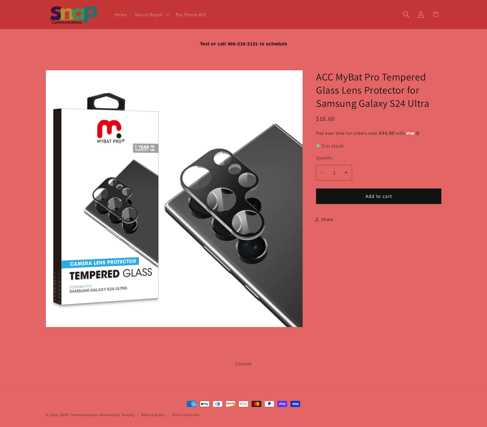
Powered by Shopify (117, 414)
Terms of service (185, 414)
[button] (151, 14)
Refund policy (153, 414)
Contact (243, 364)
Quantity (324, 158)
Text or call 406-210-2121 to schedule (243, 43)
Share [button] (327, 219)
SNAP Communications (79, 414)
